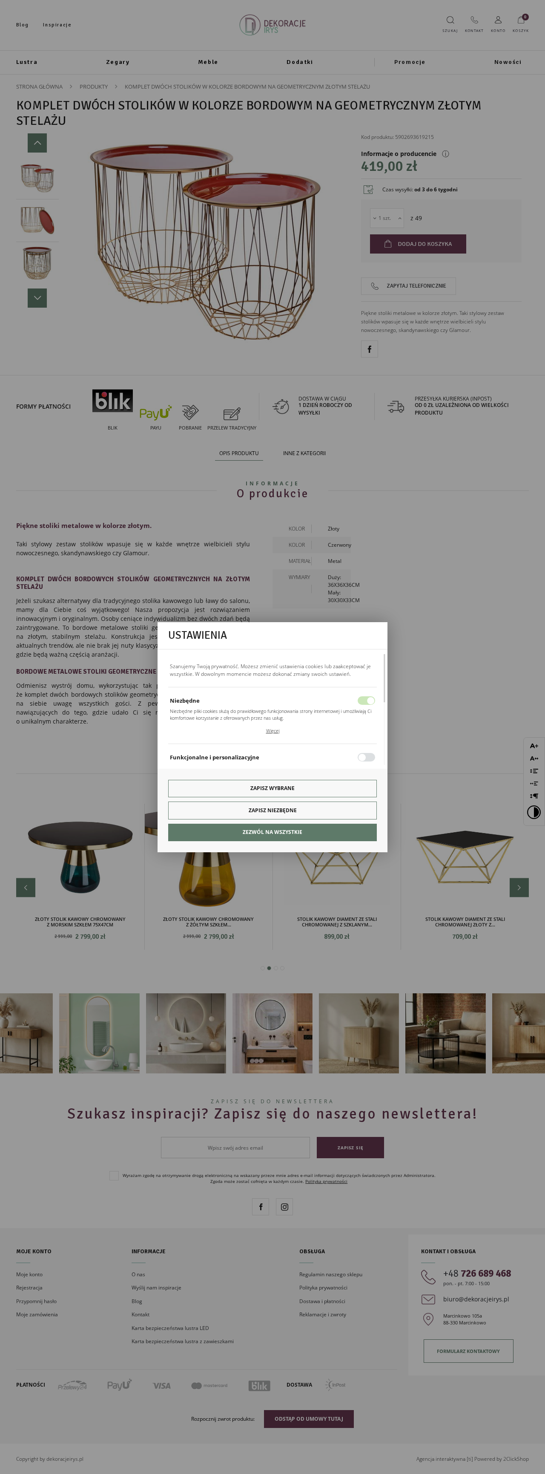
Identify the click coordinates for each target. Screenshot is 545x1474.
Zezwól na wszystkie (272, 832)
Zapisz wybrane (272, 788)
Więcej (272, 730)
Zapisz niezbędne (273, 810)
